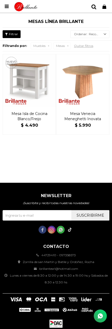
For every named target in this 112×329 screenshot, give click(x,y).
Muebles (39, 46)
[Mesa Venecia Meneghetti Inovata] (82, 80)
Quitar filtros (83, 46)
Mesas (60, 46)
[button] (94, 6)
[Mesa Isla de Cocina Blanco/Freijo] (29, 80)
